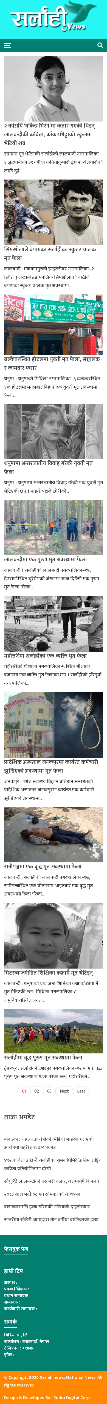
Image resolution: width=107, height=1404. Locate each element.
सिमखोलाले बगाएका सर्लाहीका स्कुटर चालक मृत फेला (50, 254)
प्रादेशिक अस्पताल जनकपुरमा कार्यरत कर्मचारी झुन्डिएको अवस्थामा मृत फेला (51, 766)
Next (64, 1091)
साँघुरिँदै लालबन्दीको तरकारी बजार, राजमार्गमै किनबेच (51, 1181)
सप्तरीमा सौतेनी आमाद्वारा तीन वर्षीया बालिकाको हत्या (51, 1220)
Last (81, 1091)
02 (36, 1091)
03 (49, 1091)
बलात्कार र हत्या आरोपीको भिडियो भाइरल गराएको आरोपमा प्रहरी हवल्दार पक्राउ (49, 1143)
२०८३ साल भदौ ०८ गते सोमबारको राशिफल (42, 1194)
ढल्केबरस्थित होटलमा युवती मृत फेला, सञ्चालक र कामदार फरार (52, 363)
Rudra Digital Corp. (72, 1398)
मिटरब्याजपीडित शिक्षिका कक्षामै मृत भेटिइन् (48, 973)
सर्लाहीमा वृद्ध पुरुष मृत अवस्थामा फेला (43, 1057)
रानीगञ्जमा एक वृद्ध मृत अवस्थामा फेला (42, 866)
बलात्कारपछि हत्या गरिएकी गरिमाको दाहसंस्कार (47, 1207)
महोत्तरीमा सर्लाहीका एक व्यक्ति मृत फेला (45, 656)
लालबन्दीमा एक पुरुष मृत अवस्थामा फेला (45, 559)
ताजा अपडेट (19, 1117)
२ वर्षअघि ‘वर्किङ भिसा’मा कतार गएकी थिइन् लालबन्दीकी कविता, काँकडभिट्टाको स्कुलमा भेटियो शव (49, 135)
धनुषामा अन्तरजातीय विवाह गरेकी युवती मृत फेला (48, 467)
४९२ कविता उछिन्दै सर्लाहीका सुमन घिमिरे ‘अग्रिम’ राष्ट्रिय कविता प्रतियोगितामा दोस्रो (53, 1164)
